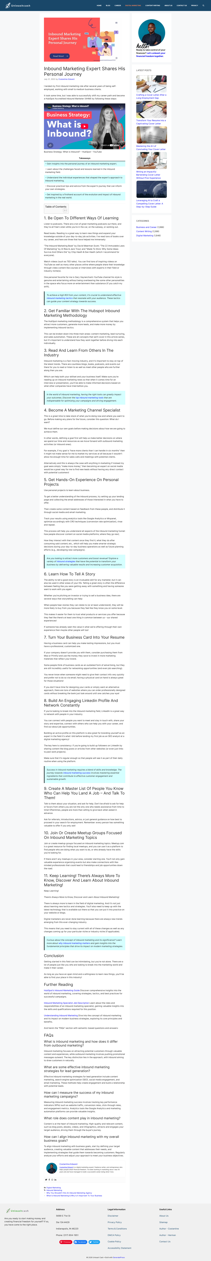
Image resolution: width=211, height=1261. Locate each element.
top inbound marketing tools (89, 397)
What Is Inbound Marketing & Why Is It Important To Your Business (74, 1196)
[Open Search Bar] (203, 5)
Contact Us (182, 5)
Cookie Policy (114, 1241)
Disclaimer (113, 1216)
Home (99, 5)
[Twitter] (46, 1180)
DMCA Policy (114, 1235)
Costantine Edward (66, 1167)
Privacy (194, 5)
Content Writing (152, 5)
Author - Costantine (169, 1228)
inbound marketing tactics (60, 298)
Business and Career (146, 227)
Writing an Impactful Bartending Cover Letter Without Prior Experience (148, 174)
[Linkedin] (55, 1180)
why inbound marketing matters (74, 943)
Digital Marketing (133, 5)
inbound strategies (66, 561)
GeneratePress (119, 1257)
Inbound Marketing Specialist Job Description (66, 1003)
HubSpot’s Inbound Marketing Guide (62, 990)
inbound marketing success (76, 773)
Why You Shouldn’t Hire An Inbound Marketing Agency (69, 1193)
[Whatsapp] (52, 1180)
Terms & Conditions (117, 1228)
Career (118, 5)
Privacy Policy (115, 1222)
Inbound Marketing (54, 1190)
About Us (168, 5)
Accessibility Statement (119, 1248)
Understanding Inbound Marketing (61, 1015)
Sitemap (163, 1222)
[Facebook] (49, 1180)
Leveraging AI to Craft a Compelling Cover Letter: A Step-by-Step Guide (149, 203)
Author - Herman (167, 1235)
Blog (108, 5)
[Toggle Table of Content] (63, 210)
